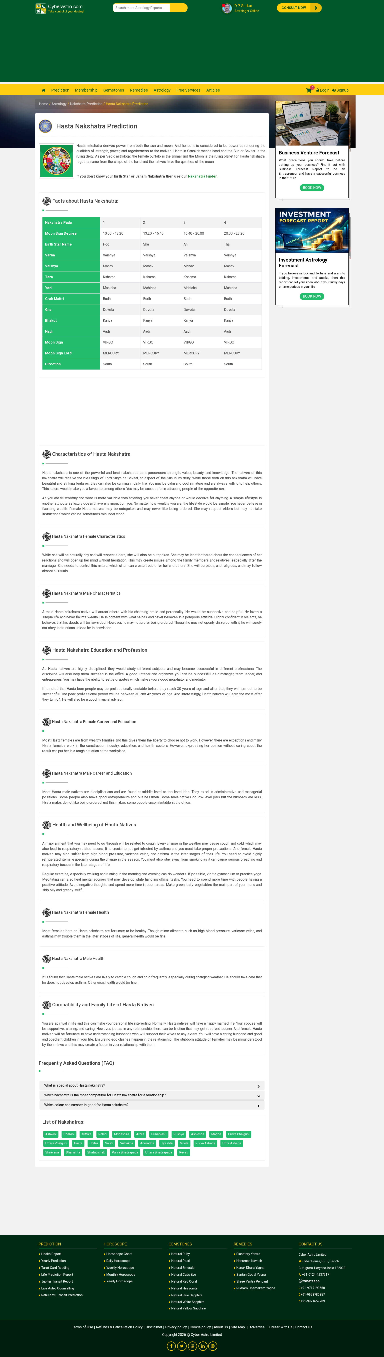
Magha (216, 1134)
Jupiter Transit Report (57, 1281)
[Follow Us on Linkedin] (203, 1346)
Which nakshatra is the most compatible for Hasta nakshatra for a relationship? (105, 1095)
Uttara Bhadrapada (158, 1152)
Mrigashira (121, 1134)
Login (324, 90)
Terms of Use (82, 1327)
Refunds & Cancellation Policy (119, 1327)
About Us (221, 1327)
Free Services (188, 90)
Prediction (60, 90)
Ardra (140, 1134)
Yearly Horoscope (119, 1281)
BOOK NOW (312, 188)
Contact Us (303, 1327)
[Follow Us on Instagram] (212, 1346)
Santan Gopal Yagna (251, 1275)
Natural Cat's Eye (183, 1275)
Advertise (257, 1327)
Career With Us (280, 1327)
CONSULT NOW (297, 8)
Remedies (139, 90)
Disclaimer (154, 1327)
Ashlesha (197, 1134)
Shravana (52, 1152)
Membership (86, 90)
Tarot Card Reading (55, 1268)
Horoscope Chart (119, 1254)
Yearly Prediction (53, 1261)
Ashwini (50, 1134)
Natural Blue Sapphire (186, 1295)
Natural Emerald (182, 1268)
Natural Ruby (180, 1254)
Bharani (69, 1134)
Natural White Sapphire (187, 1302)
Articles (213, 90)
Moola (184, 1143)
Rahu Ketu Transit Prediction (62, 1295)
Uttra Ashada (231, 1143)
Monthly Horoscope (120, 1275)
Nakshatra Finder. (203, 176)
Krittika (86, 1134)
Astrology (162, 90)
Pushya (179, 1134)
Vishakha (126, 1143)
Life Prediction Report (57, 1275)
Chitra (94, 1143)
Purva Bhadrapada (125, 1152)
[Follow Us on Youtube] (192, 1346)
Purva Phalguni (238, 1134)
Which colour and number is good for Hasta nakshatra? (86, 1105)
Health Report (51, 1254)
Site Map (238, 1327)
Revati (183, 1152)
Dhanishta (73, 1152)
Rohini (102, 1134)
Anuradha (147, 1143)
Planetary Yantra (248, 1254)
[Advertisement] (192, 51)
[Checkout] (307, 90)
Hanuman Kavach (249, 1261)
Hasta (78, 1143)
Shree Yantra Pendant (252, 1281)
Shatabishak (96, 1152)
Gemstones (113, 90)
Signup (342, 90)
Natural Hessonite (184, 1288)
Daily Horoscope (118, 1261)
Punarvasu (158, 1134)
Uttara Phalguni (56, 1143)
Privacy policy (176, 1327)
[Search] (179, 7)
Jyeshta (167, 1143)
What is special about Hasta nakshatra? (74, 1085)
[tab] (152, 1085)
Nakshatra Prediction (86, 104)
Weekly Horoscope (120, 1268)
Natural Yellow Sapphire (188, 1308)
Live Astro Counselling (57, 1288)
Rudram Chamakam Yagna (255, 1288)
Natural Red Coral (184, 1281)
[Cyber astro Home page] (43, 90)
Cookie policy (200, 1327)
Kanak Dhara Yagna (250, 1268)
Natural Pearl (180, 1261)
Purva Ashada (205, 1143)
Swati (109, 1143)
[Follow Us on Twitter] (182, 1346)
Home (44, 104)
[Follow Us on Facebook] (171, 1346)
